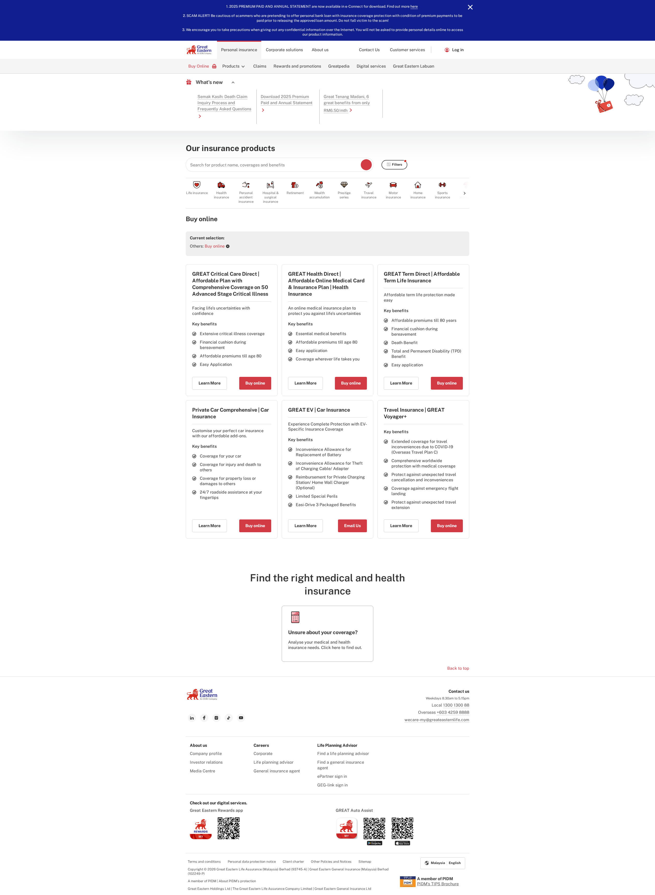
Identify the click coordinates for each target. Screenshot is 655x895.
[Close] (470, 7)
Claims (259, 66)
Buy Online (198, 66)
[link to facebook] (204, 718)
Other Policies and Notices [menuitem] (331, 862)
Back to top (458, 668)
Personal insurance (239, 49)
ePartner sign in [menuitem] (332, 776)
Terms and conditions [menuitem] (204, 862)
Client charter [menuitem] (293, 862)
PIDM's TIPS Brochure (438, 883)
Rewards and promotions (297, 66)
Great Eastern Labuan (413, 66)
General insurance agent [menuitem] (277, 771)
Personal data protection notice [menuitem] (252, 862)
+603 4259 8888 (453, 712)
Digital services (371, 66)
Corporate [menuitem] (263, 753)
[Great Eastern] (199, 49)
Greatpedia (339, 66)
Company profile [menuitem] (206, 753)
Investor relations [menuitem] (206, 762)
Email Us (352, 525)
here (414, 6)
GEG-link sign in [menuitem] (332, 785)
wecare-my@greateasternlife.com (437, 719)
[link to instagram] (216, 718)
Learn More (210, 383)
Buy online (255, 383)
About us (320, 49)
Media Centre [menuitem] (202, 771)
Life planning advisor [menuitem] (273, 762)
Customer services (407, 49)
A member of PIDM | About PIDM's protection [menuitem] (222, 881)
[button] (437, 50)
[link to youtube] (241, 718)
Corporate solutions (284, 49)
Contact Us (369, 49)
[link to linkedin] (192, 718)
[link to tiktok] (229, 718)
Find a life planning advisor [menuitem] (343, 753)
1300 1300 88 (456, 705)
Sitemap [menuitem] (364, 862)
